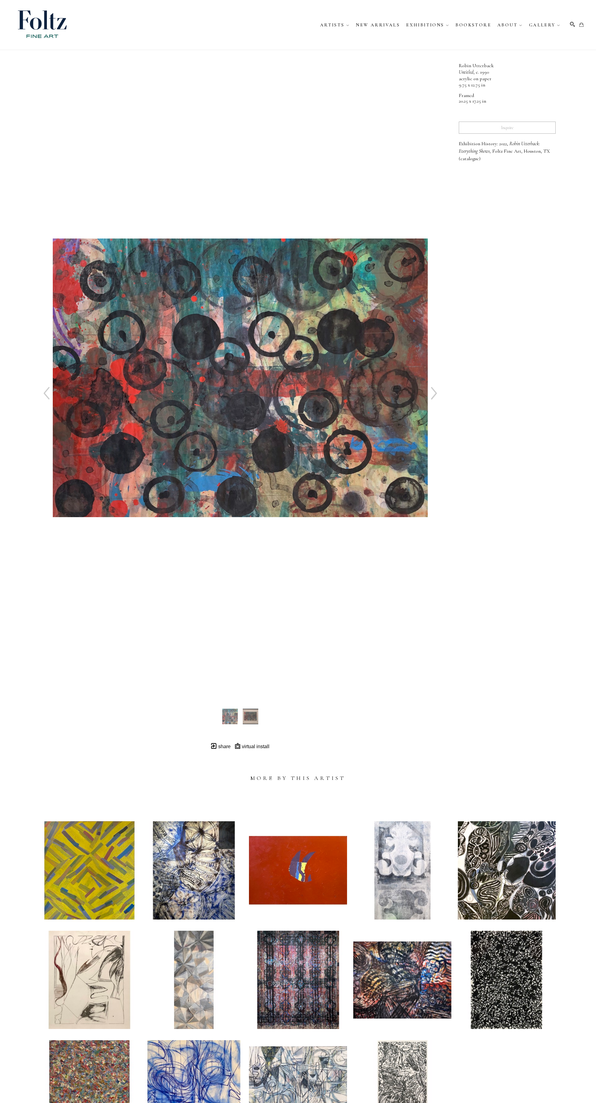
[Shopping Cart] (581, 24)
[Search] (572, 24)
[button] (335, 25)
